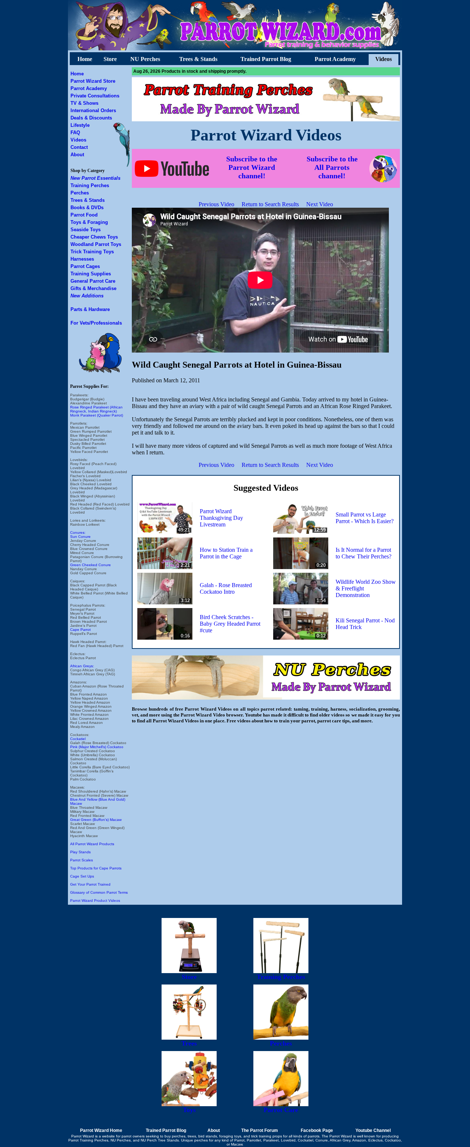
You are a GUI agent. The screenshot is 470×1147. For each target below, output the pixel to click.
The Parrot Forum (259, 1130)
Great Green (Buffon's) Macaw (96, 820)
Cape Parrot (80, 630)
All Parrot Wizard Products (92, 844)
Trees (189, 1043)
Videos (383, 59)
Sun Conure (80, 537)
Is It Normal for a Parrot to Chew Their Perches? (363, 553)
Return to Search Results (270, 204)
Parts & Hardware (90, 309)
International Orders (93, 110)
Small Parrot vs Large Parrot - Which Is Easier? (365, 517)
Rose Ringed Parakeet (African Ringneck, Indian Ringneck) (96, 409)
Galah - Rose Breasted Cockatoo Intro (226, 588)
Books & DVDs (87, 207)
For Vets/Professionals (96, 323)
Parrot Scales (81, 860)
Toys (189, 1110)
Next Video (319, 204)
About (77, 154)
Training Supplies (90, 273)
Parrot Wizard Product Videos (95, 900)
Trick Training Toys (92, 251)
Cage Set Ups (82, 876)
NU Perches (145, 59)
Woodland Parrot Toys (95, 244)
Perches (79, 193)
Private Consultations (94, 96)
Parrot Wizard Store (92, 81)
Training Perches (89, 185)
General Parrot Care (92, 281)
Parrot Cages (85, 266)
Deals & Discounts (91, 118)
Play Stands (80, 852)
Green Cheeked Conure (90, 565)
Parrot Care (281, 1110)
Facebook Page (317, 1130)
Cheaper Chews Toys (94, 237)
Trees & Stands (198, 59)
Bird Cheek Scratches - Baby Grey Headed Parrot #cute (230, 623)
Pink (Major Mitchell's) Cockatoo (96, 747)
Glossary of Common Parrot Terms (99, 892)
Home (84, 59)
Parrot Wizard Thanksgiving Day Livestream (221, 518)
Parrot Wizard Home (101, 1130)
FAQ (75, 132)
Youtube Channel (373, 1130)
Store (110, 59)
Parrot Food (84, 215)
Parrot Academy (335, 59)
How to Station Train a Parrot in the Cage (226, 553)
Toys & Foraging (89, 222)
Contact (79, 147)
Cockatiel (78, 739)
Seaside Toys (85, 229)
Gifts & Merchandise (93, 288)
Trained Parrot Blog (266, 59)
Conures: (78, 532)
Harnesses (82, 259)
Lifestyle (80, 125)
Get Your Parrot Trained (90, 884)
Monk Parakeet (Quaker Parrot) (96, 415)
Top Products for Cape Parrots (96, 868)
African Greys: (82, 666)
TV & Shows (84, 103)
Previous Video (216, 204)
